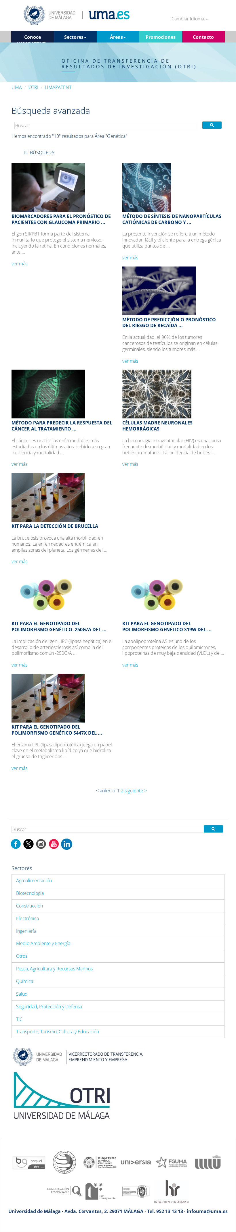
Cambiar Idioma (188, 19)
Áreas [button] (116, 37)
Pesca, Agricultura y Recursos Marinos (54, 968)
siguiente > (136, 790)
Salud (22, 994)
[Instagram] (41, 844)
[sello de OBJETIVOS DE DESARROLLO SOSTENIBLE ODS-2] (100, 1162)
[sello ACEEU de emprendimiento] (64, 1162)
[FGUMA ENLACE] (171, 1162)
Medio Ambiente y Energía (43, 943)
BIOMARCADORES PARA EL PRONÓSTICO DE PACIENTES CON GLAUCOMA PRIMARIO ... (61, 219)
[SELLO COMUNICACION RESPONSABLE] (64, 1191)
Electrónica (27, 918)
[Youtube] (54, 844)
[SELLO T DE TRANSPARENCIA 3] (100, 1191)
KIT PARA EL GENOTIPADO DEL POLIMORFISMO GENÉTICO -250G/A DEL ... (59, 626)
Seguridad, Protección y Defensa (49, 1006)
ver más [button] (19, 263)
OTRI (33, 87)
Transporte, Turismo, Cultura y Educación (57, 1031)
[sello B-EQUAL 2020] (29, 1162)
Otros (21, 956)
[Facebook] (16, 844)
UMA (17, 87)
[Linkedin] (66, 844)
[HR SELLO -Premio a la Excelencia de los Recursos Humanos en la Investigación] (171, 1191)
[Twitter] (28, 844)
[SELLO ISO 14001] (136, 1191)
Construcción (29, 906)
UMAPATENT (58, 87)
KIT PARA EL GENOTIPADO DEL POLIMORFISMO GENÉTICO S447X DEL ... (57, 730)
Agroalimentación (34, 880)
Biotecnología (30, 893)
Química (24, 981)
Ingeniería (26, 931)
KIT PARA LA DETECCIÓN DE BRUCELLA (55, 526)
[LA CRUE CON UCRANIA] (207, 1162)
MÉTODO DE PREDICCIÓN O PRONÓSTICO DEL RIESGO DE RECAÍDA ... (169, 322)
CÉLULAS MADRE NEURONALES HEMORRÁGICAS (157, 426)
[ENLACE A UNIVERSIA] (136, 1162)
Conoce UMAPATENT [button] (31, 38)
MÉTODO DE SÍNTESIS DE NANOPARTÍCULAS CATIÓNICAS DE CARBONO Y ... (171, 219)
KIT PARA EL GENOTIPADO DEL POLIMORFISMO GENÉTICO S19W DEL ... (167, 626)
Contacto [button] (203, 37)
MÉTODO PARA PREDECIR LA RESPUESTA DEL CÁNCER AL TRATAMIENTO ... (62, 426)
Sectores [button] (73, 37)
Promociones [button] (161, 37)
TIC (19, 1019)
